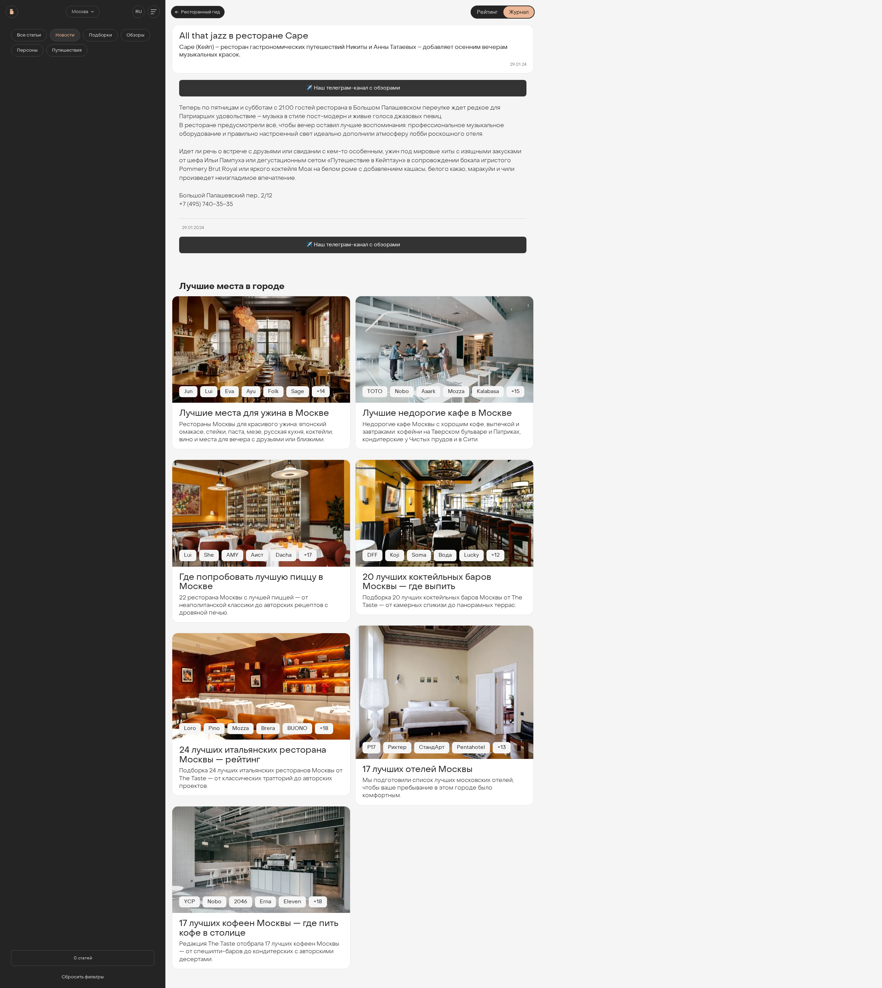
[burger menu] (153, 12)
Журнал (519, 12)
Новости (64, 35)
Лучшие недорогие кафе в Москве (437, 413)
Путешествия (67, 50)
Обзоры (135, 35)
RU (138, 11)
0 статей (83, 958)
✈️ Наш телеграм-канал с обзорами (353, 88)
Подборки (100, 35)
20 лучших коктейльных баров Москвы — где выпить (426, 582)
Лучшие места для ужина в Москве (254, 413)
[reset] (12, 12)
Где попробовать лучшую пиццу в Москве (251, 582)
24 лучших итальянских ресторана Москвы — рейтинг (252, 754)
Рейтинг (487, 12)
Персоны (27, 50)
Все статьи (29, 35)
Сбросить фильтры (83, 977)
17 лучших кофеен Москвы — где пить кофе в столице (258, 928)
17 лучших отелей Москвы (417, 769)
